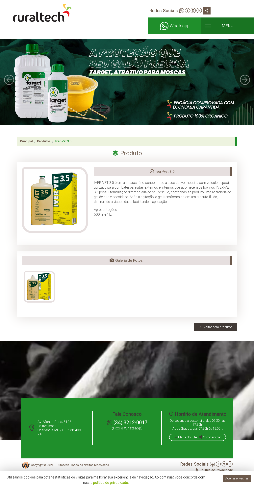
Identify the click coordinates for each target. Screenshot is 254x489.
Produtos (44, 141)
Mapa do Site (187, 437)
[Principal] (42, 13)
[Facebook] (187, 11)
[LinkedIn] (199, 11)
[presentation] (9, 80)
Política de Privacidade (216, 470)
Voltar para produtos (217, 327)
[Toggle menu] (227, 25)
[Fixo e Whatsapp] (181, 11)
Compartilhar (211, 437)
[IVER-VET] (39, 287)
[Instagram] (193, 11)
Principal (26, 141)
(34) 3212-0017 (130, 422)
